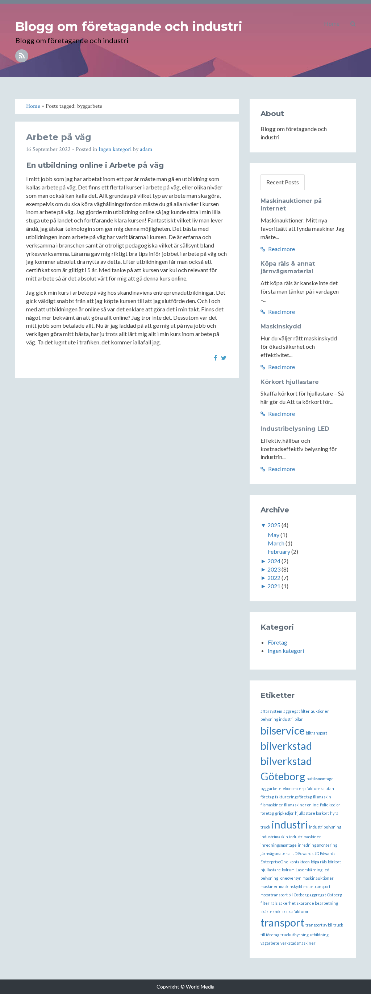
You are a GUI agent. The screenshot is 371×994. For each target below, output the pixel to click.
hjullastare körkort (312, 813)
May (273, 534)
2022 (273, 577)
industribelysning (325, 827)
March (276, 543)
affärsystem (271, 711)
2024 (273, 560)
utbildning (319, 934)
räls (274, 903)
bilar (299, 719)
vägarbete (269, 943)
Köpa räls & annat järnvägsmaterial (287, 267)
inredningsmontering (317, 845)
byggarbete (271, 788)
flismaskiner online (301, 804)
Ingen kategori (115, 149)
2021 (273, 585)
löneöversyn (290, 878)
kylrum (288, 869)
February (279, 551)
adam (146, 149)
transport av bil (318, 925)
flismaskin (322, 796)
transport (282, 922)
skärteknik (270, 911)
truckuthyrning (294, 934)
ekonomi (290, 788)
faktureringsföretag (293, 796)
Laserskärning (309, 869)
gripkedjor (284, 813)
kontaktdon (299, 861)
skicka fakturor (295, 911)
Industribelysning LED (294, 428)
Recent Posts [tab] (282, 182)
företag (267, 813)
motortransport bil (276, 894)
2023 (273, 569)
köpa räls (319, 861)
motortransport (316, 886)
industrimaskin (274, 836)
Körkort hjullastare (289, 382)
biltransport (316, 733)
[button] (353, 24)
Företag (277, 642)
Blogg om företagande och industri (128, 26)
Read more (281, 248)
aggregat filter (296, 711)
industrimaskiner (305, 836)
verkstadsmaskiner (298, 943)
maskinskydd (290, 886)
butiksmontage (320, 778)
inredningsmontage (278, 845)
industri (289, 824)
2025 (273, 524)
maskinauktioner (318, 878)
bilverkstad (286, 745)
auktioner (320, 711)
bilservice (282, 730)
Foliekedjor (330, 804)
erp (302, 788)
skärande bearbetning (317, 903)
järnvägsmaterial (276, 853)
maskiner (269, 886)
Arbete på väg (58, 137)
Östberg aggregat (310, 894)
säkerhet (287, 903)
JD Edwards (303, 853)
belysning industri (276, 719)
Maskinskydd (280, 326)
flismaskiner (271, 804)
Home (331, 23)
